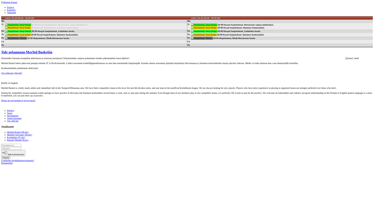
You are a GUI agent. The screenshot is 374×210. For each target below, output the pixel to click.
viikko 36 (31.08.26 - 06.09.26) (205, 18)
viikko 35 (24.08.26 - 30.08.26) (19, 18)
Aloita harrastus (14, 118)
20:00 (34, 28)
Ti (2, 24)
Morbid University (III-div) (19, 135)
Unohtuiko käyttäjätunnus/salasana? (17, 160)
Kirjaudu (5, 158)
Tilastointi (11, 12)
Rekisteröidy (7, 163)
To (2, 34)
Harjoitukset (12, 115)
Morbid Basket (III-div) (18, 132)
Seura (9, 113)
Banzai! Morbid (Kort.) (17, 140)
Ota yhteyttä (12, 121)
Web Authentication (15, 155)
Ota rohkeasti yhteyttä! (11, 73)
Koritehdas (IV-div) (16, 137)
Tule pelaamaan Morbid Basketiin (26, 52)
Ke (2, 31)
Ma (2, 21)
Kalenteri (11, 10)
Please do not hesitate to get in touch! (18, 100)
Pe (2, 38)
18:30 (34, 25)
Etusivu (10, 7)
